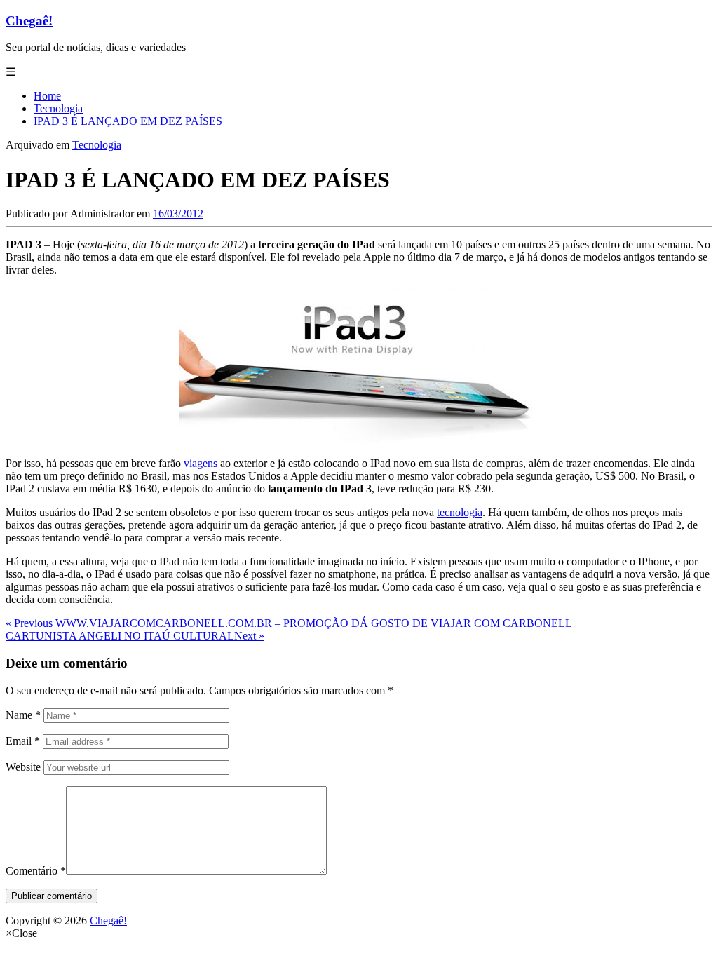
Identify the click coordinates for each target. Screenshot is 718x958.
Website (23, 767)
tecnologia (459, 512)
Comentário (36, 871)
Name (23, 715)
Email (23, 741)
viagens (200, 463)
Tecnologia (96, 145)
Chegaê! (29, 20)
